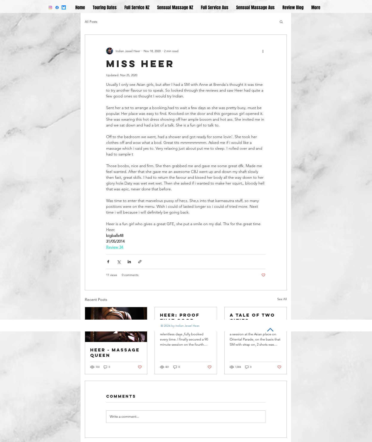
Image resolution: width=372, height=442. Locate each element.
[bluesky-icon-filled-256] (64, 7)
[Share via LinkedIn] (129, 262)
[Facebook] (57, 7)
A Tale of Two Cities (252, 317)
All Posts (91, 22)
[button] (281, 21)
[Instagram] (50, 7)
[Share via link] (140, 262)
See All (282, 299)
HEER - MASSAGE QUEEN (115, 352)
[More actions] (262, 51)
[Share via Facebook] (108, 262)
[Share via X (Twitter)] (119, 262)
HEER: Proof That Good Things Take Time (180, 317)
